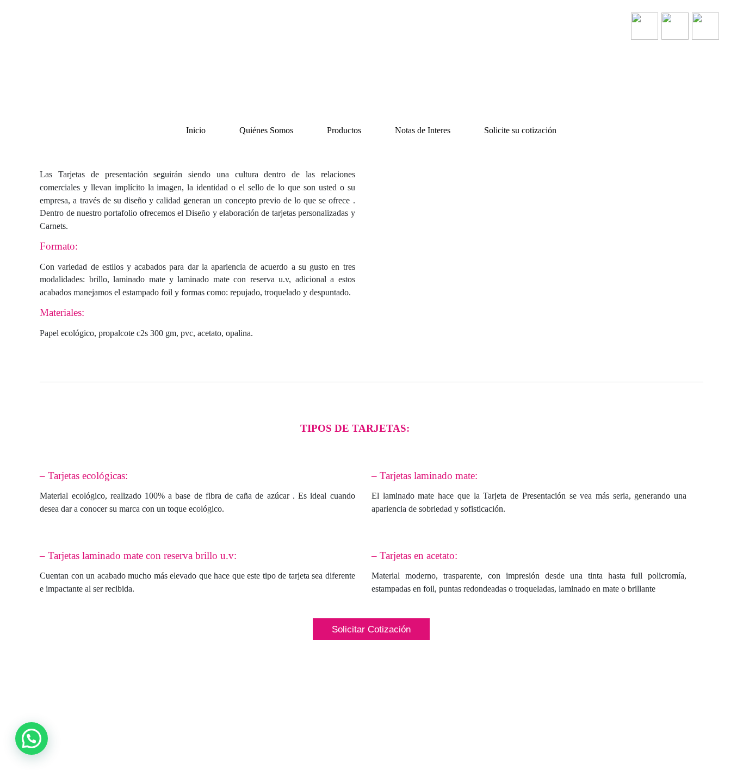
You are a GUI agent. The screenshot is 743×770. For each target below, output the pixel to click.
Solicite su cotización (520, 130)
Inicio (196, 130)
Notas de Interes (422, 130)
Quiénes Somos (266, 130)
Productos (344, 130)
